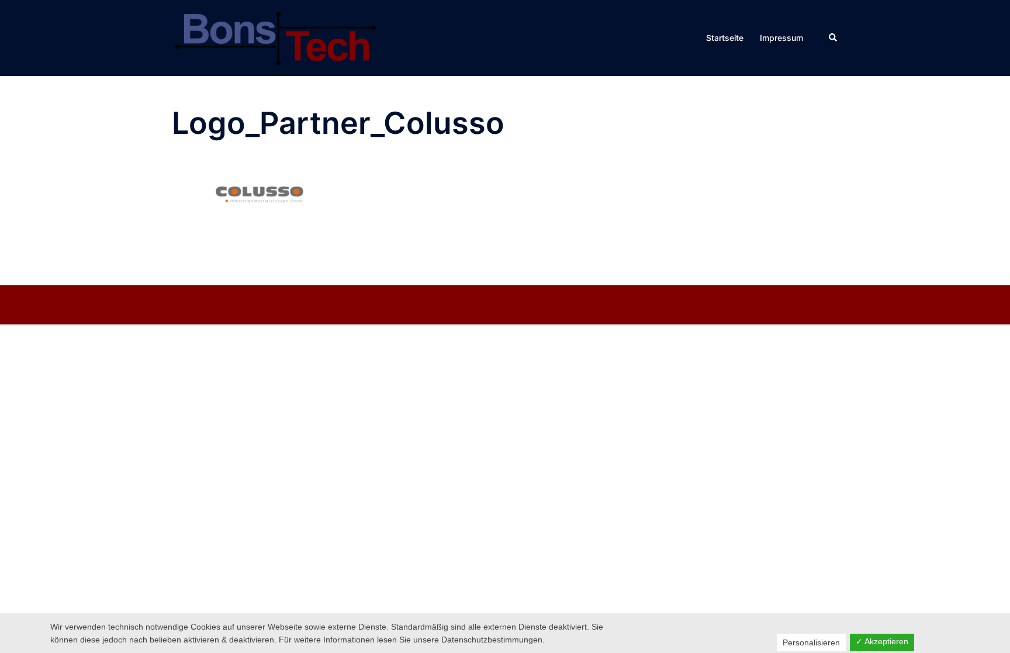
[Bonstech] (274, 37)
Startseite (724, 38)
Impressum (781, 38)
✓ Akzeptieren (882, 641)
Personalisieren (811, 642)
